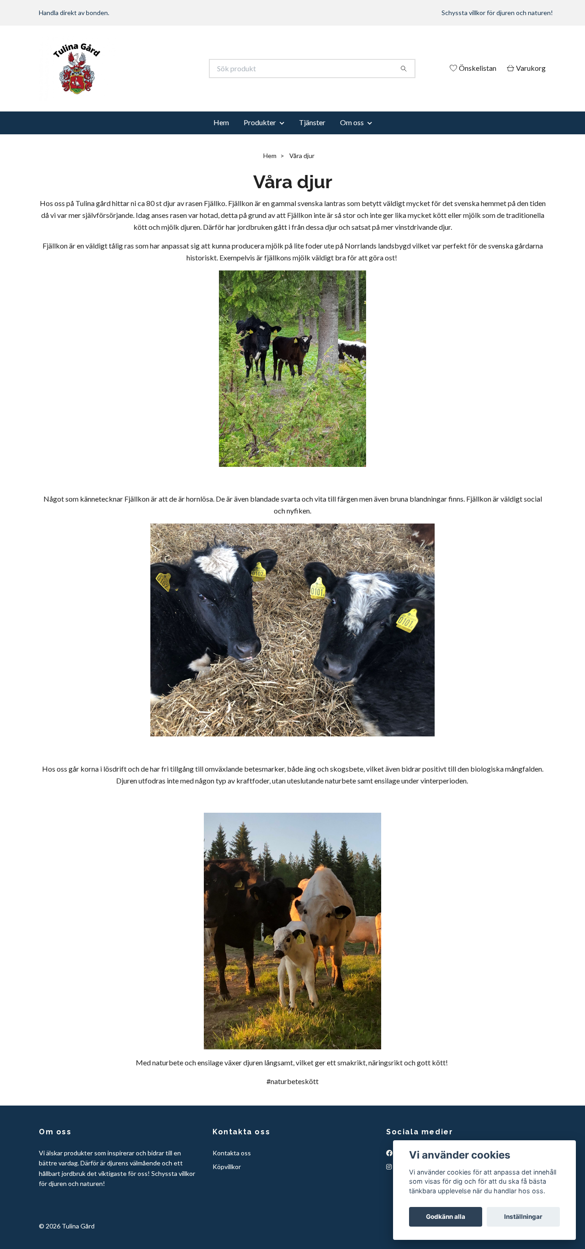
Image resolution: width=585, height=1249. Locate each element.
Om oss (352, 122)
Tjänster (312, 122)
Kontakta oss (232, 1153)
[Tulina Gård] (165, 68)
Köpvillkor (227, 1166)
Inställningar (523, 1216)
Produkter (260, 122)
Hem (221, 122)
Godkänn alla (445, 1216)
